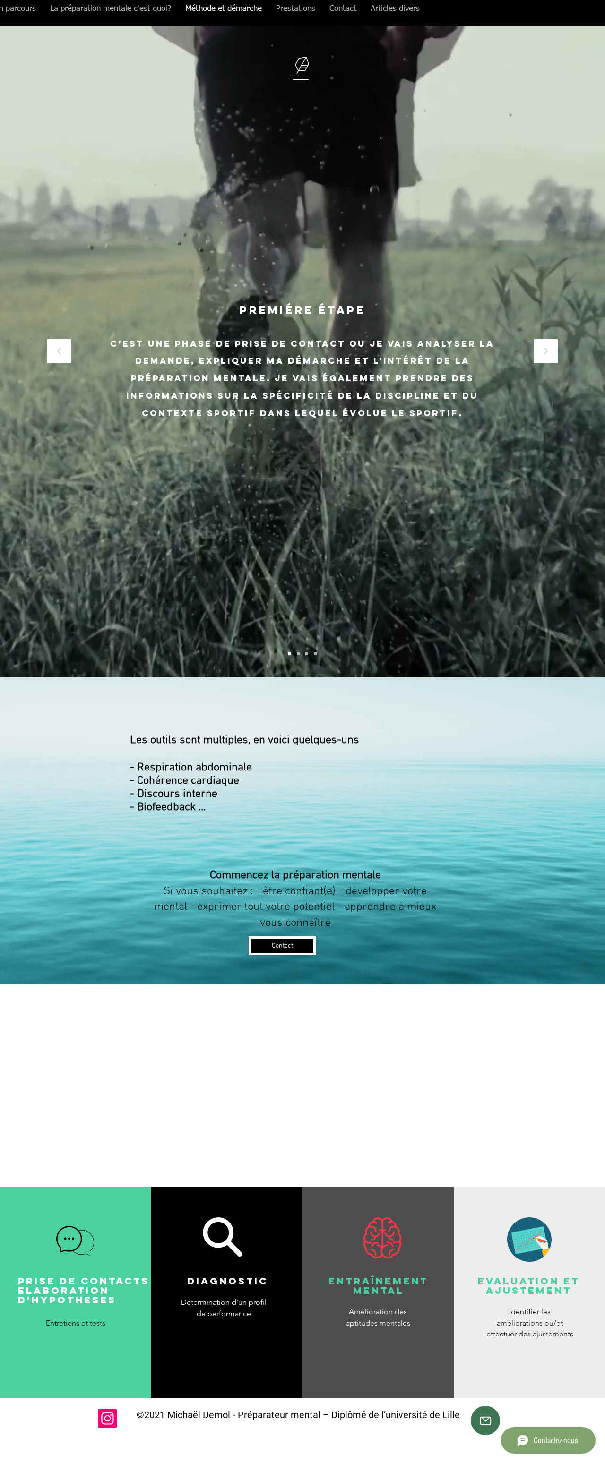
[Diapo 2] (289, 653)
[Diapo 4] (315, 653)
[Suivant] (546, 351)
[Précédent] (59, 351)
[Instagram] (107, 1418)
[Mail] (485, 1420)
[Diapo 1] (306, 653)
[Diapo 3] (298, 653)
